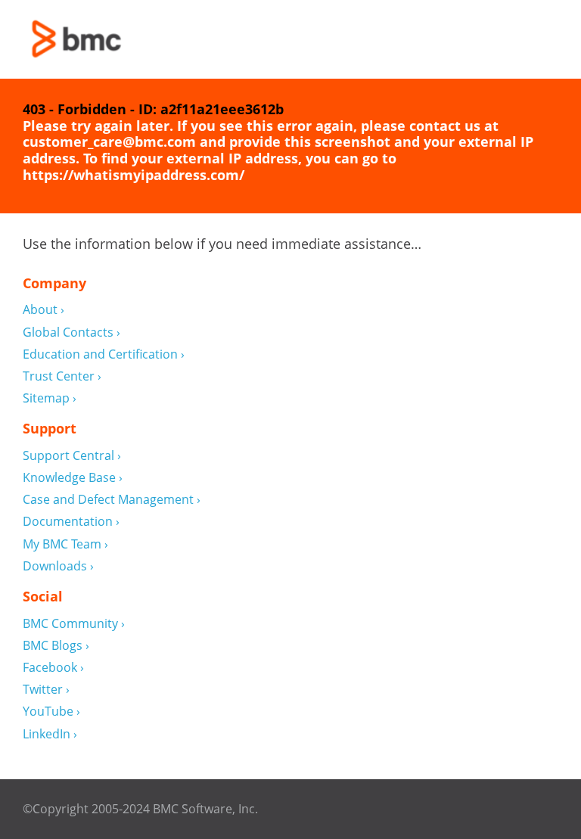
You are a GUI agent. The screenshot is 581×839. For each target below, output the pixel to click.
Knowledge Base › (73, 478)
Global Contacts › (71, 332)
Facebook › (53, 667)
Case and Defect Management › (111, 500)
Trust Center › (62, 376)
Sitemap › (49, 398)
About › (43, 310)
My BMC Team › (65, 544)
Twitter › (46, 689)
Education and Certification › (104, 354)
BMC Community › (74, 624)
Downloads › (58, 566)
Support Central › (72, 456)
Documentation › (71, 521)
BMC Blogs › (56, 646)
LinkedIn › (50, 734)
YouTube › (51, 711)
